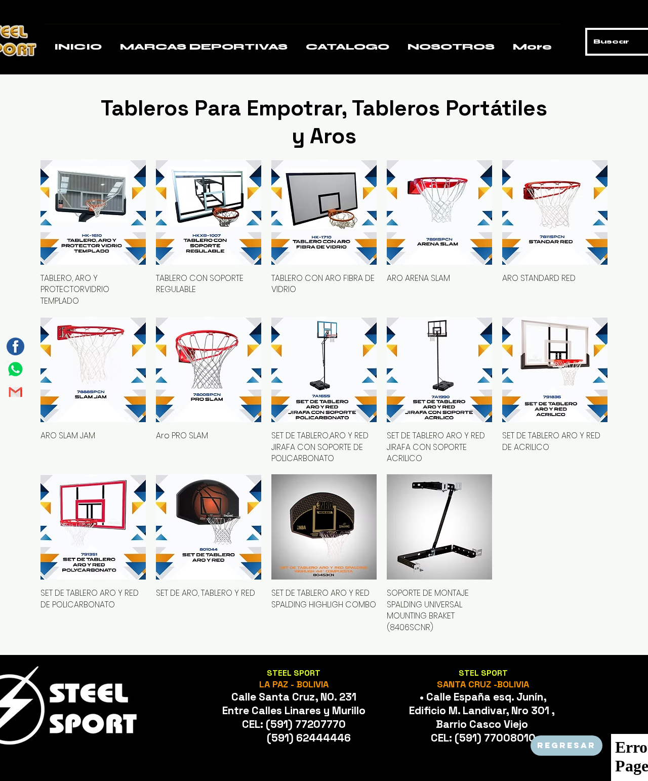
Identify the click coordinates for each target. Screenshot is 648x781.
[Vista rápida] (93, 212)
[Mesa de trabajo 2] (15, 392)
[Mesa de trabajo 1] (15, 369)
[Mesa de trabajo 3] (15, 346)
